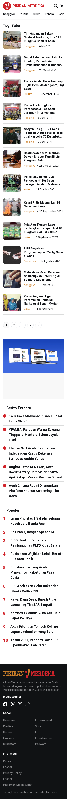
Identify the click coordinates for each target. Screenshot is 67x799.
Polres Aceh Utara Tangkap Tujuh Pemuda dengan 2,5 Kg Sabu (44, 85)
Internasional (43, 720)
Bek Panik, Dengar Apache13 (32, 532)
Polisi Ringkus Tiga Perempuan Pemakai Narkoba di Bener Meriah (41, 299)
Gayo (27, 308)
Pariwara (40, 744)
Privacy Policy (12, 773)
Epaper (7, 767)
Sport (38, 726)
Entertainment (44, 738)
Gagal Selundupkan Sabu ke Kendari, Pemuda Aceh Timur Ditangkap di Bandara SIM (43, 63)
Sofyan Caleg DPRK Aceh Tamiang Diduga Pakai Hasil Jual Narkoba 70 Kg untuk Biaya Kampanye (43, 134)
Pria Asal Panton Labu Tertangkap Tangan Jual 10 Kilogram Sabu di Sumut (43, 228)
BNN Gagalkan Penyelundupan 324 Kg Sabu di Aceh (43, 252)
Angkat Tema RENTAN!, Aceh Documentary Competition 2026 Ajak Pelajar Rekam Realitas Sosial (35, 472)
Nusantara (30, 261)
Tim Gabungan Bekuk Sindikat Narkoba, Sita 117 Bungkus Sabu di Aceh (42, 37)
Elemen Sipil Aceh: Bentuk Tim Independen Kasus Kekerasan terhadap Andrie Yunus (32, 453)
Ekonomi (48, 14)
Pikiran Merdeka (28, 6)
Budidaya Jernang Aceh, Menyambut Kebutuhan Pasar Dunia (33, 572)
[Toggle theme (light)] (62, 6)
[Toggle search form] (56, 6)
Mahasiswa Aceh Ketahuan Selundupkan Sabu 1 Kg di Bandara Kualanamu (42, 276)
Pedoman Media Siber (17, 785)
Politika (23, 14)
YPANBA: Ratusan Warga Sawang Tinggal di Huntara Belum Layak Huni (34, 435)
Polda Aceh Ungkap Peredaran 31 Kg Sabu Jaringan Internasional (39, 108)
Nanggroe (9, 14)
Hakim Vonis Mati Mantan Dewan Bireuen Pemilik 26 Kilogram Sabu (42, 156)
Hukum (35, 14)
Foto (38, 732)
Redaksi (8, 761)
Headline (29, 117)
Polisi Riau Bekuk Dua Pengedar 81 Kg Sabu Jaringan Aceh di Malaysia (42, 180)
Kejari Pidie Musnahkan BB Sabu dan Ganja (42, 204)
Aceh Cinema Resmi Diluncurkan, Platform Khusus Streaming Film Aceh (34, 491)
